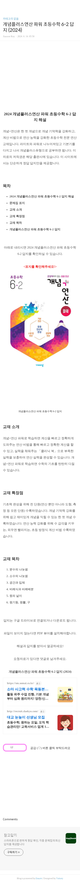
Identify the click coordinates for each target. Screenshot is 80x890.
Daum (39, 878)
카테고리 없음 (11, 19)
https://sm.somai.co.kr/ (20, 683)
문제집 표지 (17, 203)
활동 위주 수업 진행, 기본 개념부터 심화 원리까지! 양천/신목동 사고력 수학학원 (28, 697)
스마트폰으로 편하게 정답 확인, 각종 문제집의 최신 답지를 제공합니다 (32, 842)
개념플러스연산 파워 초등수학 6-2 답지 (35, 229)
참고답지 (10, 835)
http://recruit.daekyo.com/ (22, 711)
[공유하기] (16, 748)
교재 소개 (16, 209)
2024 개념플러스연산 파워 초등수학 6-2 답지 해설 (42, 196)
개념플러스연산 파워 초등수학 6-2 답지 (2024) (40, 671)
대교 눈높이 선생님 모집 (26, 717)
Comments (10, 819)
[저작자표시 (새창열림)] (28, 746)
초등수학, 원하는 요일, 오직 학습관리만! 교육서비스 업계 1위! (28, 725)
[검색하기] (75, 4)
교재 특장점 (17, 216)
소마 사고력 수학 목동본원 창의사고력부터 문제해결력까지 (27, 689)
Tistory (59, 878)
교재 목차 (16, 222)
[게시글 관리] (21, 748)
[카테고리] (5, 4)
